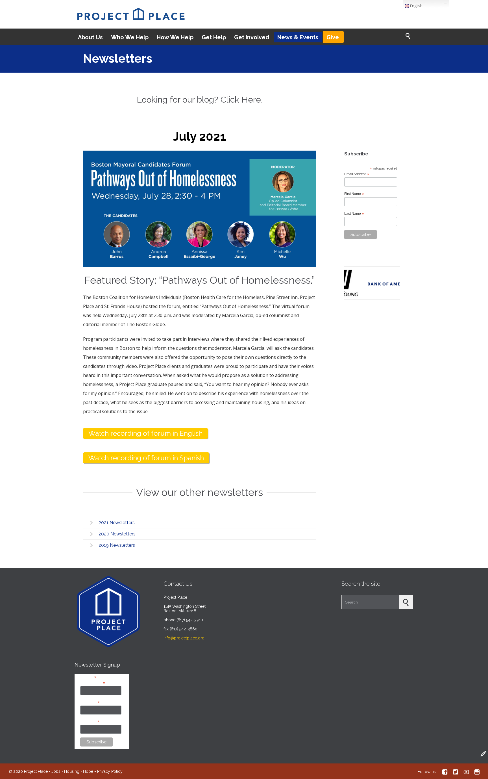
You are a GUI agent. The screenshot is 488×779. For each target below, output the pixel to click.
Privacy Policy (110, 771)
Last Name (354, 214)
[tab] (199, 522)
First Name (354, 194)
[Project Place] (131, 14)
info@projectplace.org (184, 638)
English (415, 5)
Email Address (356, 174)
